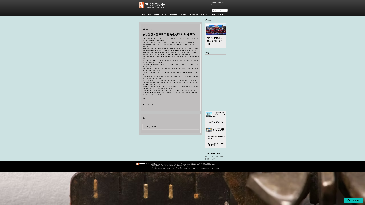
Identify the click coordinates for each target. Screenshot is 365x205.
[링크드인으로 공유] (153, 104)
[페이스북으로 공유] (143, 104)
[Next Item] (222, 29)
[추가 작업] (197, 29)
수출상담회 (213, 159)
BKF (206, 156)
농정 (143, 98)
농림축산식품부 (218, 156)
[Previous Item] (209, 29)
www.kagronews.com (165, 167)
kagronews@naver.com (180, 167)
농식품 (207, 159)
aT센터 (211, 156)
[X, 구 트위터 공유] (148, 104)
